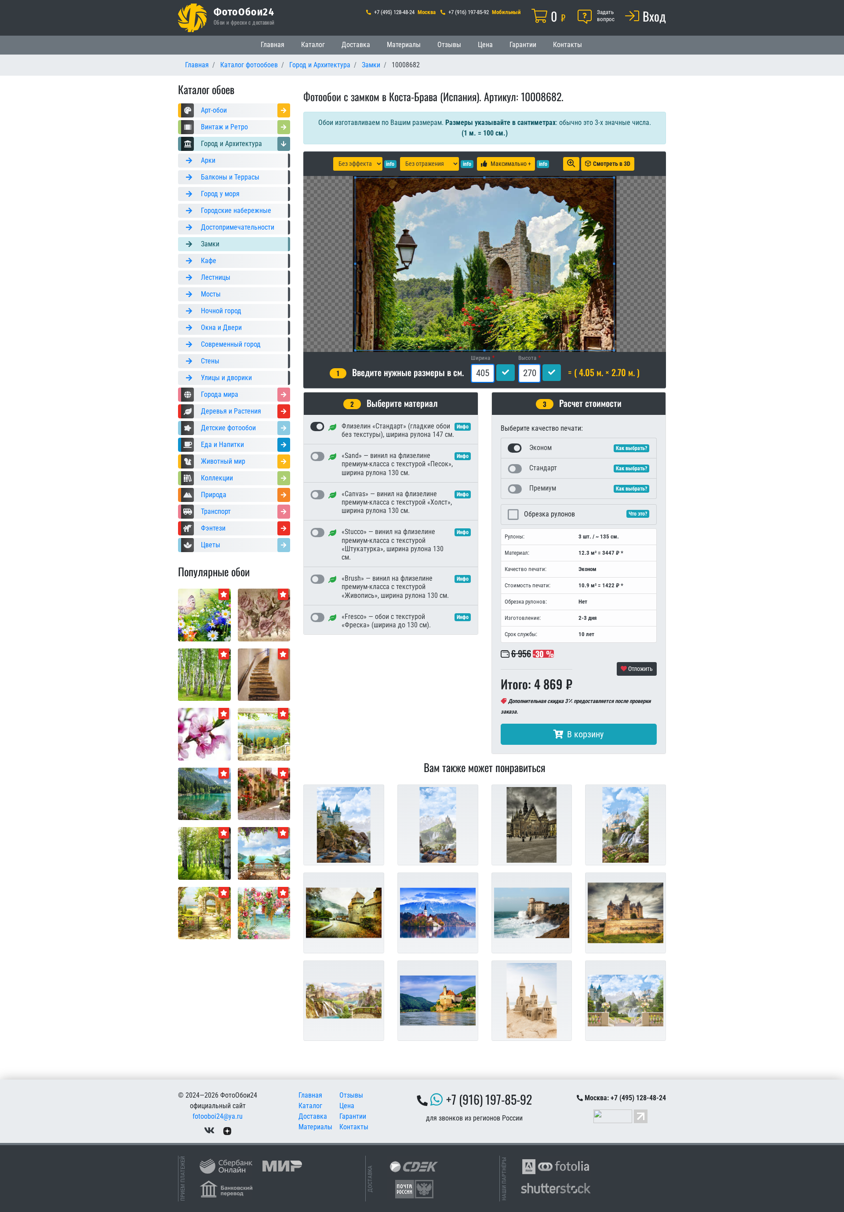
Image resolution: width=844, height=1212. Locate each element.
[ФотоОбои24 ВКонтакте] (209, 1130)
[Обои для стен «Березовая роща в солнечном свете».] (204, 853)
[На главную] (192, 18)
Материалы (404, 44)
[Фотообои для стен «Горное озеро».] (204, 793)
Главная (272, 44)
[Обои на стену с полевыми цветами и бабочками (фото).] (204, 614)
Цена (485, 44)
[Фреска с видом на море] (264, 853)
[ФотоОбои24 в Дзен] (227, 1130)
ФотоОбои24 (244, 11)
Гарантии (522, 44)
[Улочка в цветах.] (264, 793)
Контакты (567, 44)
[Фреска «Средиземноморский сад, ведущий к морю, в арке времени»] (204, 912)
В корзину (585, 734)
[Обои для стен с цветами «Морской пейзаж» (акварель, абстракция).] (264, 912)
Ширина (480, 358)
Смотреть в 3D (611, 163)
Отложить (640, 668)
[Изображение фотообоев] (264, 733)
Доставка (356, 44)
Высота (527, 358)
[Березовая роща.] (204, 674)
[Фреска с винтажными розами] (264, 614)
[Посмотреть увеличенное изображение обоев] (571, 164)
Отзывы (449, 44)
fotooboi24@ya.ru (218, 1116)
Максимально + (511, 163)
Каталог (313, 44)
